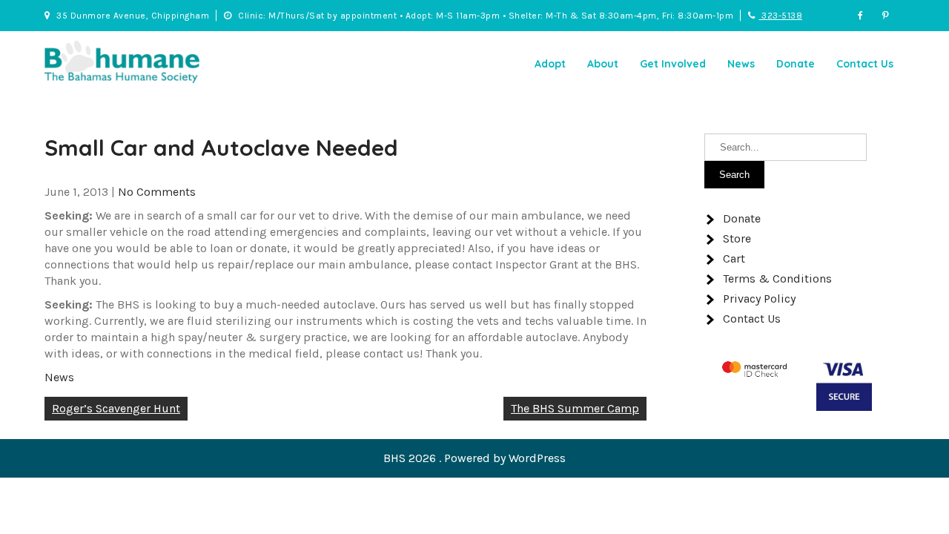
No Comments (157, 192)
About (602, 63)
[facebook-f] (869, 15)
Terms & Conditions (777, 278)
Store (737, 238)
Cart (734, 258)
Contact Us (864, 63)
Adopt (550, 63)
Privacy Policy (759, 298)
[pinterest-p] (893, 15)
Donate (795, 63)
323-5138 (780, 15)
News (741, 63)
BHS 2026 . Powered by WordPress (474, 458)
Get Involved (673, 63)
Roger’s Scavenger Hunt (116, 408)
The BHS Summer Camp (575, 408)
